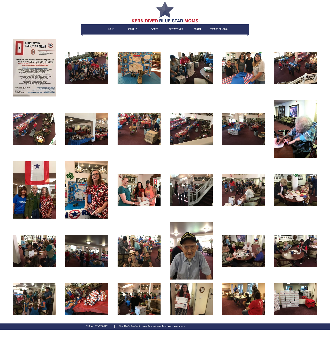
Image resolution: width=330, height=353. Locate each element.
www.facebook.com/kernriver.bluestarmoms (163, 326)
